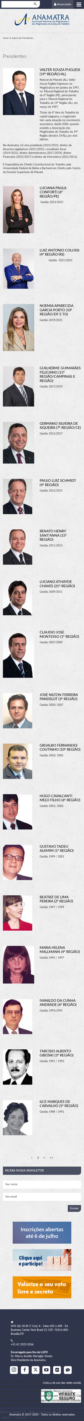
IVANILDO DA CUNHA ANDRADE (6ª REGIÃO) (58, 1003)
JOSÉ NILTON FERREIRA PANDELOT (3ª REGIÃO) (59, 697)
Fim (51, 1157)
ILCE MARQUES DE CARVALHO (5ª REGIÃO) (59, 1104)
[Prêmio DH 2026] (42, 1232)
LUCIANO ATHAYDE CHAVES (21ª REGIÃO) (57, 584)
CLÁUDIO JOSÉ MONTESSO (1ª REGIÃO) (59, 635)
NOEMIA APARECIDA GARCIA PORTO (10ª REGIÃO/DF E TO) (56, 310)
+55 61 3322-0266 (22, 1344)
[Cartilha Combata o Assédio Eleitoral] (42, 1287)
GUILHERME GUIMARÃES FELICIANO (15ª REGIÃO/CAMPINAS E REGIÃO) (60, 375)
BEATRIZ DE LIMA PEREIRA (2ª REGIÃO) (56, 899)
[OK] (35, 4)
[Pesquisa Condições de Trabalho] (42, 1260)
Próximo (44, 1157)
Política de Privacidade (43, 1412)
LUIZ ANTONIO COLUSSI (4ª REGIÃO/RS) (59, 253)
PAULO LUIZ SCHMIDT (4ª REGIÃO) (58, 483)
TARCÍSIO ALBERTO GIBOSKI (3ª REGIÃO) (56, 1053)
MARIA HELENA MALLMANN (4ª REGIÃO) (60, 950)
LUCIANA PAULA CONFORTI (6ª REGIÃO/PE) (53, 192)
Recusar (21, 1417)
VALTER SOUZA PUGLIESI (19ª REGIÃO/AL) (60, 72)
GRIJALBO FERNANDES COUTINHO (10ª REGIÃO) (60, 748)
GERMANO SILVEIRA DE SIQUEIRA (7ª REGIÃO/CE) (60, 426)
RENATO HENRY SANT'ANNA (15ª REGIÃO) (53, 536)
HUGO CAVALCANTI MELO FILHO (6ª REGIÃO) (60, 798)
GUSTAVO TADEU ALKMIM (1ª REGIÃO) (57, 849)
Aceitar (7, 1417)
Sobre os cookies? (11, 1412)
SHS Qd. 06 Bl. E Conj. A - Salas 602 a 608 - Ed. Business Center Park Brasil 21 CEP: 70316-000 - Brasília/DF (40, 1330)
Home (6, 38)
